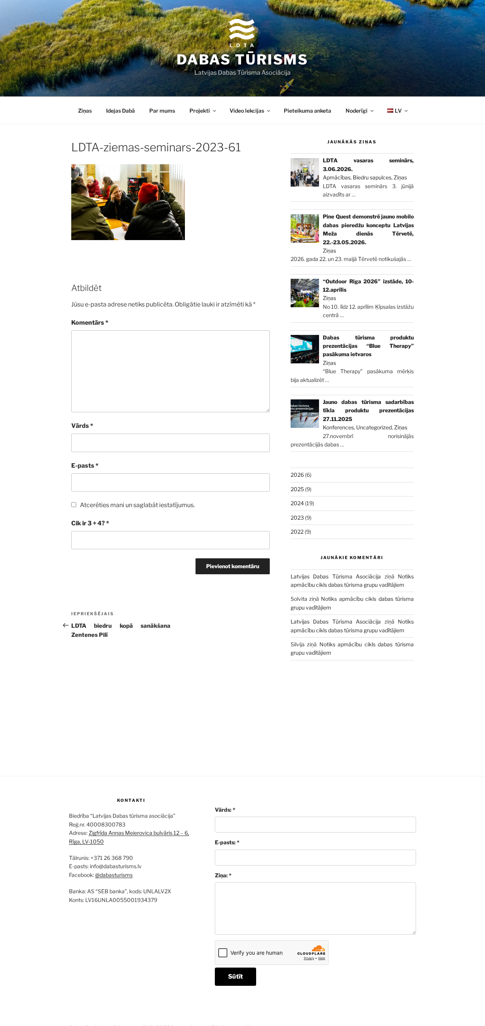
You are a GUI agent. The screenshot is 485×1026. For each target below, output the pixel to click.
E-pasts (85, 465)
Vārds (82, 425)
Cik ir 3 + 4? (90, 523)
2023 (297, 517)
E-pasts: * (227, 842)
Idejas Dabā (120, 110)
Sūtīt (235, 976)
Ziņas (85, 110)
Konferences (338, 427)
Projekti (199, 110)
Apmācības (336, 177)
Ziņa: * (223, 875)
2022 (297, 531)
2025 (297, 489)
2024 (297, 503)
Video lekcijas (247, 110)
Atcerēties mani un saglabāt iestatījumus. (137, 505)
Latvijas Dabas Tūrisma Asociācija (336, 576)
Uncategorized (374, 427)
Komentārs (89, 322)
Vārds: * (225, 809)
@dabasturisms (114, 875)
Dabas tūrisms (242, 59)
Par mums (162, 110)
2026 (297, 474)
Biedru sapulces (372, 177)
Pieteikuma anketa (307, 110)
